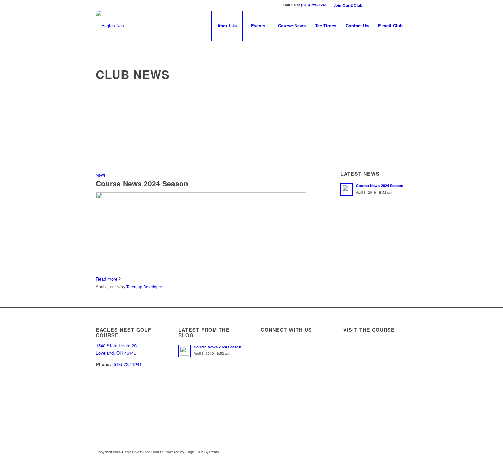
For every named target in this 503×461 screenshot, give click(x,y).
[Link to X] (381, 5)
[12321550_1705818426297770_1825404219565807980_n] (201, 197)
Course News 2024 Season (142, 183)
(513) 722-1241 (314, 5)
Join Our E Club (348, 5)
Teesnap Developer (144, 286)
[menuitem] (346, 5)
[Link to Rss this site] (392, 5)
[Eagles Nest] (111, 26)
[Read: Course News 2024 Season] (346, 189)
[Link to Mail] (402, 5)
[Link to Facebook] (371, 5)
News (101, 175)
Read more (106, 279)
